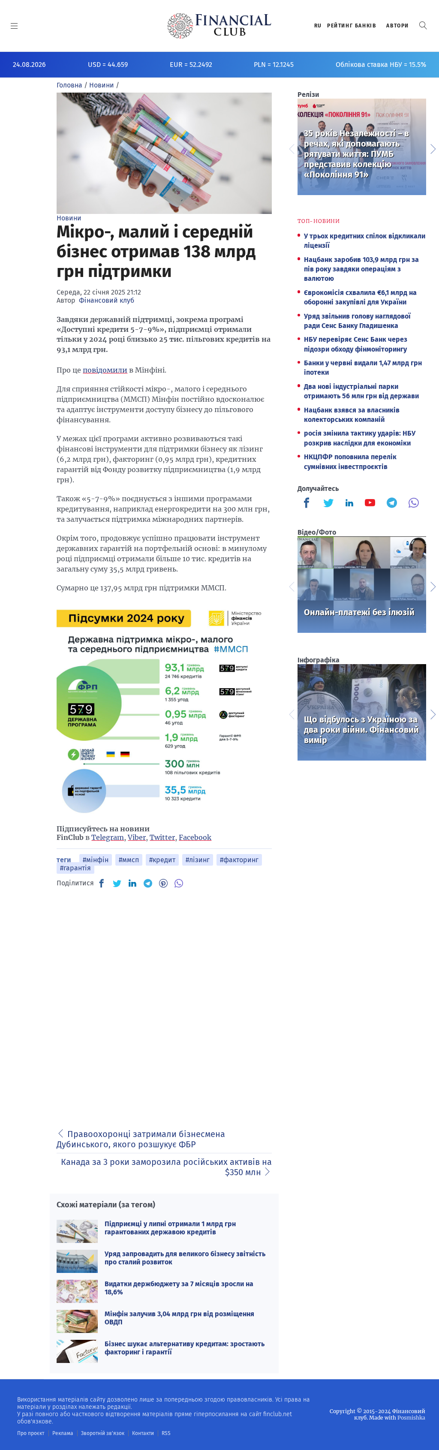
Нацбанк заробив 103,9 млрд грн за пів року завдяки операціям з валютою (361, 269)
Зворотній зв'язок (102, 1433)
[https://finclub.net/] (219, 26)
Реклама (62, 1433)
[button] (423, 25)
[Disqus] (164, 1003)
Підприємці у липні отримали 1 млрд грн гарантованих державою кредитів (170, 1228)
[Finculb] (308, 503)
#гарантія (75, 868)
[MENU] (14, 26)
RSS (166, 1433)
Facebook (195, 837)
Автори (397, 26)
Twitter (162, 837)
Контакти (143, 1433)
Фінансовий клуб (106, 300)
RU (318, 26)
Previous (291, 148)
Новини (69, 218)
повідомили (105, 370)
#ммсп (129, 860)
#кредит (162, 860)
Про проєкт (30, 1433)
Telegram (107, 837)
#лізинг (198, 860)
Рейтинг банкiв (351, 26)
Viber (137, 837)
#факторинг (239, 860)
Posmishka (411, 1417)
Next (432, 148)
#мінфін (95, 860)
